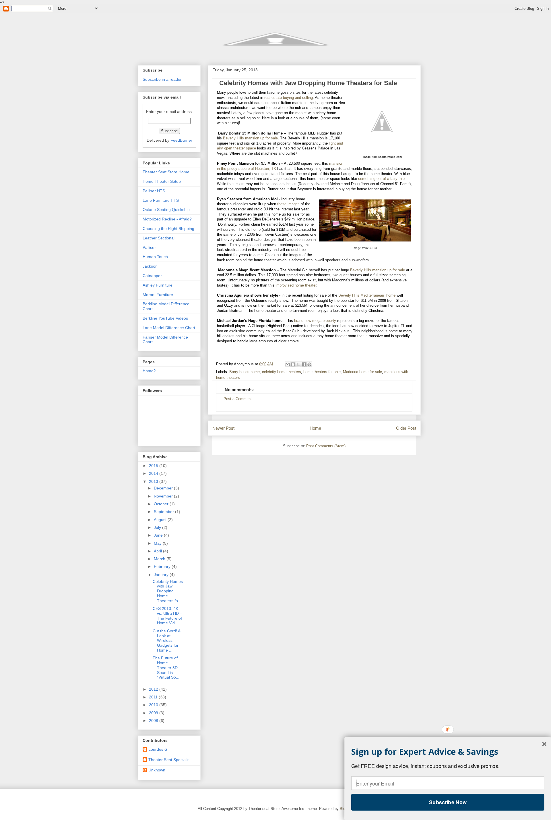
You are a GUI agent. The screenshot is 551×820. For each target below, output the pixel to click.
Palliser (149, 247)
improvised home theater (296, 285)
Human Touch (155, 256)
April (158, 551)
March (160, 558)
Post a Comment (238, 399)
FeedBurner (181, 140)
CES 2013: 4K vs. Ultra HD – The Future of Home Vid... (167, 615)
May (158, 543)
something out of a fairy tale (381, 179)
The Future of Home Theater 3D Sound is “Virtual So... (166, 667)
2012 (154, 689)
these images (288, 204)
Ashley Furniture (157, 285)
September (164, 511)
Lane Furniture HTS (161, 200)
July (158, 527)
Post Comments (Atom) (326, 446)
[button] (447, 752)
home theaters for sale (322, 372)
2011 (154, 697)
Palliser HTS (154, 191)
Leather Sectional (158, 238)
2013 (154, 481)
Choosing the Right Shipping (168, 228)
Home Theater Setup (162, 181)
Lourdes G (158, 749)
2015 (154, 465)
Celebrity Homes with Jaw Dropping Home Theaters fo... (168, 591)
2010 (154, 704)
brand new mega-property (315, 321)
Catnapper (152, 275)
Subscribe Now (447, 802)
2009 (154, 712)
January (162, 574)
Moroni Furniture (158, 294)
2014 (154, 473)
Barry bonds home (244, 372)
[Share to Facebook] (304, 364)
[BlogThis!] (293, 364)
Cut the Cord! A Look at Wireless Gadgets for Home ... (166, 640)
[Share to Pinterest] (309, 364)
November (164, 496)
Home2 (149, 370)
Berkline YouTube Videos (165, 318)
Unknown (156, 770)
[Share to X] (298, 364)
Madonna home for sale (362, 372)
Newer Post (223, 428)
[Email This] (287, 364)
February (163, 566)
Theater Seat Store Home (166, 172)
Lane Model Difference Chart (169, 327)
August (161, 519)
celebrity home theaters (281, 372)
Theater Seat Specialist (169, 759)
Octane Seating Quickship (166, 209)
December (164, 488)
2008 (154, 720)
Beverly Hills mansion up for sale (250, 138)
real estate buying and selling (288, 98)
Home (315, 428)
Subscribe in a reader (162, 79)
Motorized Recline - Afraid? (167, 219)
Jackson (150, 266)
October (162, 504)
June (159, 535)
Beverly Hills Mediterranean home (366, 295)
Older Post (406, 428)
